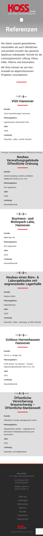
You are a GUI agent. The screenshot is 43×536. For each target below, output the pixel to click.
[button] (21, 20)
